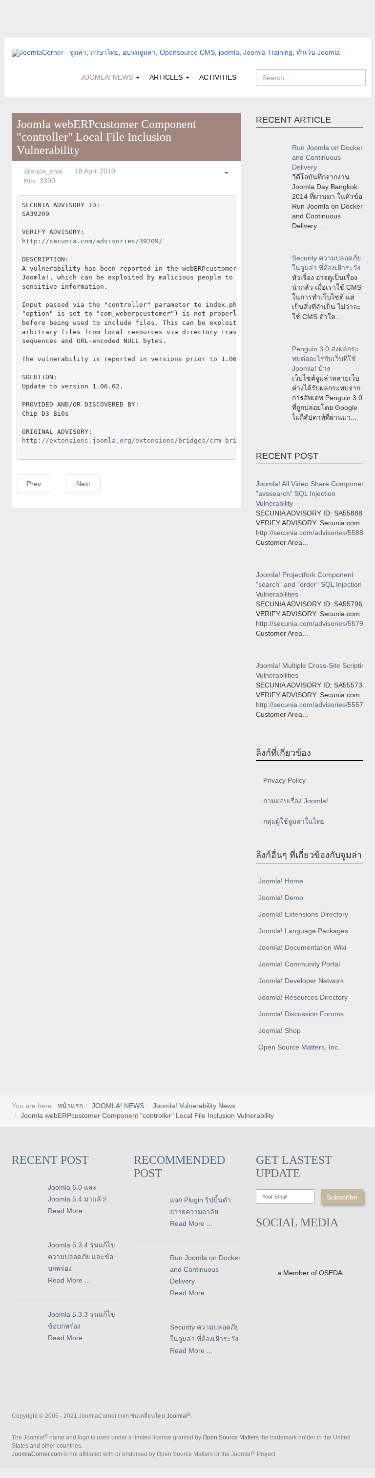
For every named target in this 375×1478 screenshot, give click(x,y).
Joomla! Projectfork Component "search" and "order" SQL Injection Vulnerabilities (309, 584)
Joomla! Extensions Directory (303, 914)
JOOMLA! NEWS (108, 77)
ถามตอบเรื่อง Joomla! (295, 801)
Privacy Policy (284, 780)
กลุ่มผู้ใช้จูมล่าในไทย (294, 821)
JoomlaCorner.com (37, 1454)
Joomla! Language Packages (303, 931)
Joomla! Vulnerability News (194, 1106)
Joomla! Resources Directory (303, 997)
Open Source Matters (231, 1437)
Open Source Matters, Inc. (299, 1047)
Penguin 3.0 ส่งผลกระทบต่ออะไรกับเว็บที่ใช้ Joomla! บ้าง (325, 358)
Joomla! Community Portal (299, 964)
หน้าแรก (70, 1106)
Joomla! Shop (279, 1030)
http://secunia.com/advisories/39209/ (92, 241)
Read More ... (69, 1211)
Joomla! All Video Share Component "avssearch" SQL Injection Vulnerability (311, 493)
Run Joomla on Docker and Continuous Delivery (327, 157)
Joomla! (179, 1416)
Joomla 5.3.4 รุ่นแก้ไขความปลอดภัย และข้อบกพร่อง (81, 1256)
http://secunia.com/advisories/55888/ (312, 532)
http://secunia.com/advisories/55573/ (312, 704)
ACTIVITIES (217, 77)
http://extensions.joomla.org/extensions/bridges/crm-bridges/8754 (147, 440)
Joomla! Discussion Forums (301, 1014)
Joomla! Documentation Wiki (302, 947)
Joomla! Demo (280, 897)
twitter (38, 30)
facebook (19, 30)
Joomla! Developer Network (301, 981)
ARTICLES (167, 77)
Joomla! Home (280, 881)
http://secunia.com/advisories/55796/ (312, 623)
